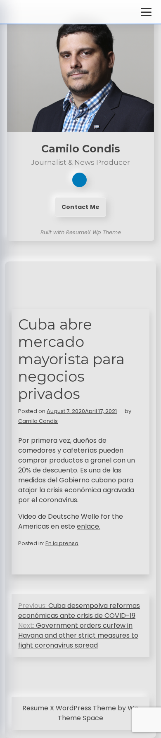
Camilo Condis (38, 421)
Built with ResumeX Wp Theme (80, 232)
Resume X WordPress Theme (69, 708)
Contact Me (80, 207)
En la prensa (61, 543)
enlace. (88, 526)
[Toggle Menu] (146, 12)
